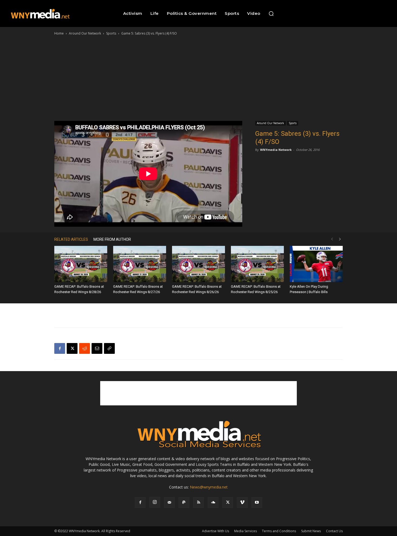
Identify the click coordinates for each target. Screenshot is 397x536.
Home (59, 33)
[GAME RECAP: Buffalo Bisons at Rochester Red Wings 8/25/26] (257, 264)
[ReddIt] (84, 348)
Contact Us (334, 531)
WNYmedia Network (276, 150)
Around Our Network (85, 33)
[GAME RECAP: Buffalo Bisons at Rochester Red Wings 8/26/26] (198, 264)
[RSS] (198, 502)
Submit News (311, 531)
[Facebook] (59, 348)
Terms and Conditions (279, 531)
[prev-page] (332, 239)
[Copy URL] (109, 348)
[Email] (97, 348)
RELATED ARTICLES (71, 239)
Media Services (245, 531)
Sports (111, 33)
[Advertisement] (198, 77)
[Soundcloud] (213, 502)
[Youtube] (256, 502)
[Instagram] (154, 502)
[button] (271, 13)
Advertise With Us (215, 531)
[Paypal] (184, 502)
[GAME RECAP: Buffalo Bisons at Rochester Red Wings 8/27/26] (139, 264)
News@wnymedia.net (209, 487)
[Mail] (169, 502)
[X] (72, 348)
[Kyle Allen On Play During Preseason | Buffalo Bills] (316, 264)
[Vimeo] (242, 502)
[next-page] (340, 239)
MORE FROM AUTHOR (112, 239)
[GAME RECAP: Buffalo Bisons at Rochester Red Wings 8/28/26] (80, 264)
